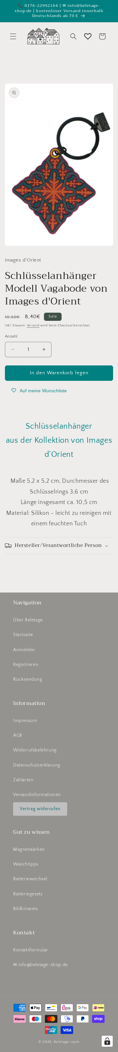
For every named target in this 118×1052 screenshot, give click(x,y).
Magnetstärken (29, 849)
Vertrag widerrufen (40, 808)
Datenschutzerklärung (36, 765)
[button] (13, 36)
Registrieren (25, 664)
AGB (17, 735)
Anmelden (24, 650)
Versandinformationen (37, 794)
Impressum (25, 720)
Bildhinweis (25, 908)
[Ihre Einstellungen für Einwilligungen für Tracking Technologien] (107, 1041)
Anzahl (11, 336)
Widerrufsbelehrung (35, 750)
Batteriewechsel (30, 879)
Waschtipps (25, 864)
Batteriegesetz (28, 894)
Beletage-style (67, 1042)
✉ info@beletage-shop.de (40, 964)
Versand (33, 325)
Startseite (23, 634)
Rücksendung (27, 679)
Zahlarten (23, 780)
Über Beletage (28, 620)
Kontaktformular (30, 950)
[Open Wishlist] (88, 36)
